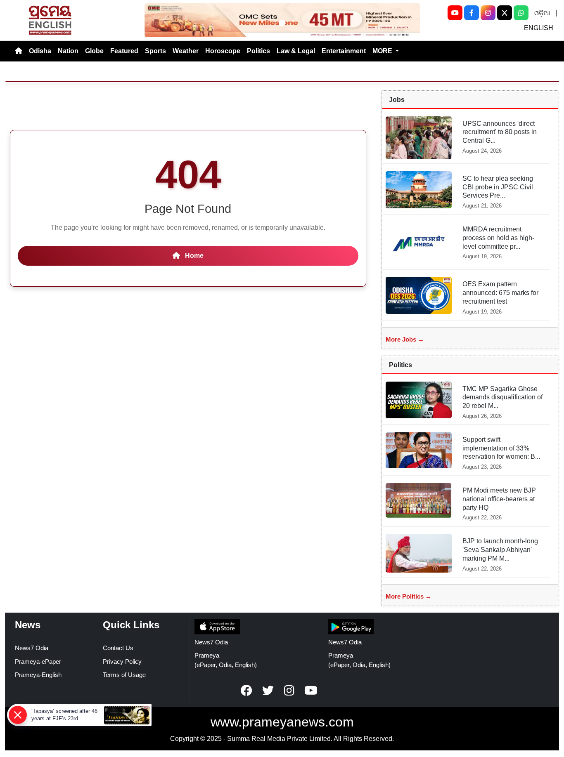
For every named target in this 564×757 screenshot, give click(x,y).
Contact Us (118, 647)
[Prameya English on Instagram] (289, 690)
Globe (94, 50)
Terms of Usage (124, 674)
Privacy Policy (122, 661)
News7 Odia (31, 647)
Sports (155, 50)
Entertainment (344, 50)
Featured (124, 50)
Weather (186, 50)
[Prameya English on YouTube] (310, 690)
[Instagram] (488, 12)
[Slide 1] (282, 23)
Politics (258, 50)
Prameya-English (38, 674)
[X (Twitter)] (504, 12)
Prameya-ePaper (38, 661)
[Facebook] (471, 12)
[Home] (19, 51)
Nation (68, 50)
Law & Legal (296, 50)
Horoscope (222, 50)
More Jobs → (405, 339)
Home (193, 255)
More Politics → (408, 596)
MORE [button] (383, 50)
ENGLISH (538, 27)
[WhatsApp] (521, 12)
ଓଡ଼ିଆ (542, 13)
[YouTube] (455, 12)
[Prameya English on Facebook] (246, 690)
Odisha (40, 50)
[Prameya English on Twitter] (268, 690)
